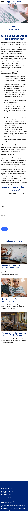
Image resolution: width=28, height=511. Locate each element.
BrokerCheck (9, 502)
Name (2, 198)
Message (3, 215)
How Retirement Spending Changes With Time (11, 300)
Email (2, 206)
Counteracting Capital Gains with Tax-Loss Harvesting (12, 266)
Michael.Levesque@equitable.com (9, 497)
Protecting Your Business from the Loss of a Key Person (13, 334)
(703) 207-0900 (8, 488)
